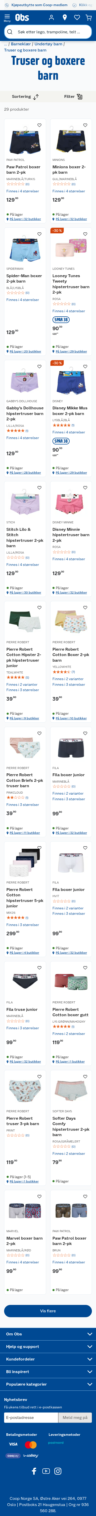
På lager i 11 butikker (25, 833)
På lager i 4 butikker (24, 952)
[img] (25, 184)
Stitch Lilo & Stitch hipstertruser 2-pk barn (24, 537)
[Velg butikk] (65, 17)
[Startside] (29, 17)
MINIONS (58, 160)
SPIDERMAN (14, 269)
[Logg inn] (51, 17)
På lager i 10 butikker (71, 718)
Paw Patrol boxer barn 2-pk (23, 169)
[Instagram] (58, 1471)
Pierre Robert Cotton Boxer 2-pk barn (70, 655)
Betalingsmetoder (21, 1434)
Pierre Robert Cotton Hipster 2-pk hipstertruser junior (23, 657)
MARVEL (12, 1231)
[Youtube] (46, 1471)
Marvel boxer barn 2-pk (24, 1241)
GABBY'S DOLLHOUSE (21, 401)
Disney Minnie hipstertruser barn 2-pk (71, 535)
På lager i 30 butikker (25, 592)
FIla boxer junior (68, 774)
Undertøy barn (48, 43)
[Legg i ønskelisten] (39, 125)
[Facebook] (34, 1471)
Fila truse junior (22, 1009)
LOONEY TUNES (63, 269)
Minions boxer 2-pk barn (69, 169)
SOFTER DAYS (62, 1111)
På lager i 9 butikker (24, 718)
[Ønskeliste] (77, 17)
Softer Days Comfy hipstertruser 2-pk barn (70, 1126)
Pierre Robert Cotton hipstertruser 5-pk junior (24, 898)
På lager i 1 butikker (70, 1061)
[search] (10, 32)
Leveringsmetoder (64, 1434)
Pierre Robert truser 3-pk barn (22, 1121)
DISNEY (57, 401)
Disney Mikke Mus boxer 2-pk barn (70, 411)
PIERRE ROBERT (17, 642)
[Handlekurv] (88, 17)
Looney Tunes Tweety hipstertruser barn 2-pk (71, 284)
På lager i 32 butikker (25, 219)
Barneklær (21, 43)
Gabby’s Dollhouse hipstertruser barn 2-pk (25, 413)
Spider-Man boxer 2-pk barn (24, 278)
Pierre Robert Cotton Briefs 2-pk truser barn (24, 780)
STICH (10, 522)
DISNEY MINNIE (62, 522)
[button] (48, 1311)
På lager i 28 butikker (25, 472)
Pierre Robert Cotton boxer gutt (70, 1012)
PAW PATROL (15, 160)
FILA (55, 768)
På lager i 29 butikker (71, 351)
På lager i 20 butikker (25, 351)
